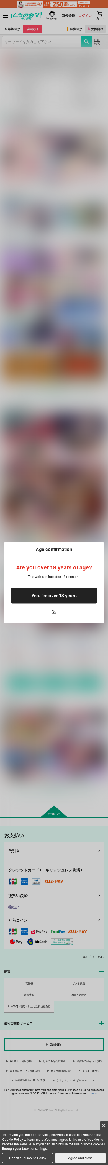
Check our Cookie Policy (27, 1157)
